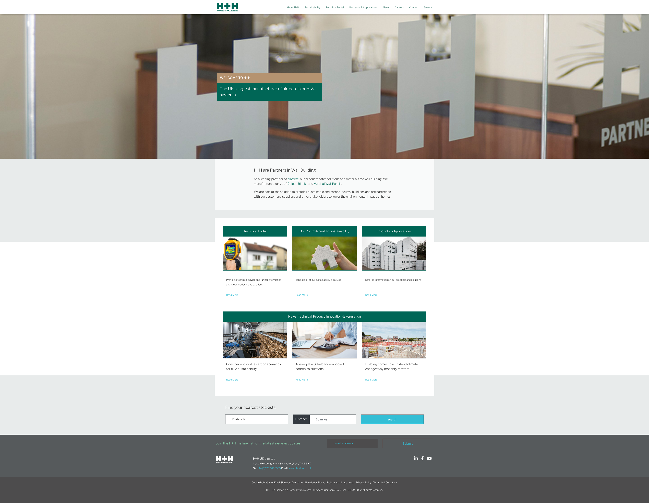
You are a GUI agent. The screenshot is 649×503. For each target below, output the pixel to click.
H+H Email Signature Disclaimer (286, 482)
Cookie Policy (259, 482)
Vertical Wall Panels (327, 183)
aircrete (293, 179)
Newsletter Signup (315, 482)
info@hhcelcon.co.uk (300, 468)
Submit (408, 443)
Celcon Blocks (297, 183)
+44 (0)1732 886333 (269, 468)
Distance (301, 419)
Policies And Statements (340, 482)
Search (392, 419)
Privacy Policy (363, 482)
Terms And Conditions (385, 482)
